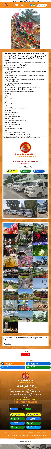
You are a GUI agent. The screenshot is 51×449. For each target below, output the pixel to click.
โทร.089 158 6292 (18, 414)
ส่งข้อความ (16, 422)
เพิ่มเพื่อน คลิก (32, 423)
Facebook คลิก (32, 419)
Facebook (37, 171)
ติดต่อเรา (11, 171)
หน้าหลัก (5, 432)
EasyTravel (32, 418)
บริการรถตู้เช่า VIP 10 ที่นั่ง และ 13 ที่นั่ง (20, 435)
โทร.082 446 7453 (34, 414)
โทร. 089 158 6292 (12, 170)
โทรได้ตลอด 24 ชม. (17, 415)
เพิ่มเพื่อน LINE (25, 171)
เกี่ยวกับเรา (38, 432)
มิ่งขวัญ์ (24, 170)
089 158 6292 (42, 5)
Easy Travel (38, 170)
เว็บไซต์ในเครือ (33, 427)
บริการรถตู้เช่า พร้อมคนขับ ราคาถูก (38, 435)
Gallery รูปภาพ (14, 432)
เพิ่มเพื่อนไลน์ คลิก (16, 419)
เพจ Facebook (34, 363)
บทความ (7, 435)
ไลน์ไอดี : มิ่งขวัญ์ (35, 367)
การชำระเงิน (30, 432)
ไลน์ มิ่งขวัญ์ (16, 418)
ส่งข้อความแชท (9, 367)
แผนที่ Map (22, 432)
